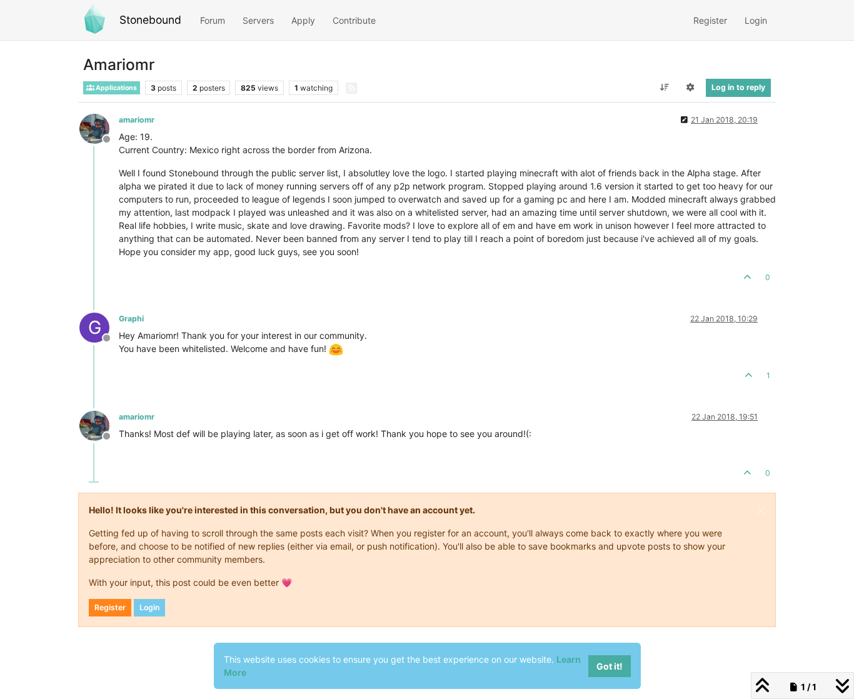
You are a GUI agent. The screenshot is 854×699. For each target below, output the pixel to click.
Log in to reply (738, 87)
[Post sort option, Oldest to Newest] (664, 87)
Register (110, 607)
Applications (115, 88)
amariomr (136, 119)
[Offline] (99, 128)
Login (149, 607)
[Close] (760, 510)
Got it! (609, 666)
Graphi (131, 318)
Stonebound (150, 19)
